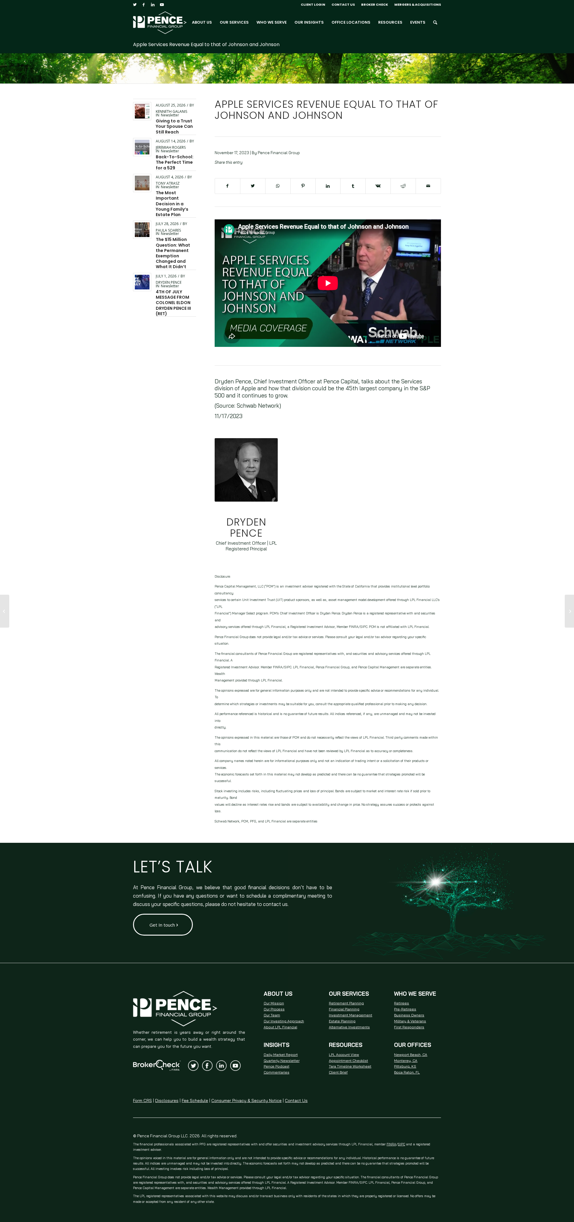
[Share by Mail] (428, 186)
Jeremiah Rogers (171, 147)
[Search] (435, 22)
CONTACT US (343, 4)
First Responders (409, 1027)
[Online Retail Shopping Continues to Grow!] (569, 611)
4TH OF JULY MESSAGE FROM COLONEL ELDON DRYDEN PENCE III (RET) (173, 303)
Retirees (401, 1003)
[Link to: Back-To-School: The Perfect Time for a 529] (142, 147)
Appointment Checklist (348, 1060)
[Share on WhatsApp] (277, 186)
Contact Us (296, 1100)
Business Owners (409, 1015)
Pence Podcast (276, 1066)
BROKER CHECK (374, 4)
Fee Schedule (195, 1100)
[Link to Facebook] (143, 4)
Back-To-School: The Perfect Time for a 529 (174, 162)
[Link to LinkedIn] (152, 4)
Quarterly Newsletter (282, 1060)
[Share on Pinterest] (303, 186)
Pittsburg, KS (405, 1066)
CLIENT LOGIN (313, 4)
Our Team (272, 1015)
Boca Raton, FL (407, 1072)
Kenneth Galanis (171, 111)
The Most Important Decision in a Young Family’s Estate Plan (172, 204)
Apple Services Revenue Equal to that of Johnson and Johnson (206, 44)
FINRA (391, 1144)
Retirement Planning (346, 1003)
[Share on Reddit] (403, 186)
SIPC (401, 1144)
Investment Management (350, 1015)
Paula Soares (168, 230)
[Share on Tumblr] (353, 186)
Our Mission (274, 1003)
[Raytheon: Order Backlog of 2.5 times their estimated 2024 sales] (4, 611)
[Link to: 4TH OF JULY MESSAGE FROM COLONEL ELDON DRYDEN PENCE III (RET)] (142, 282)
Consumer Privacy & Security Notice (246, 1100)
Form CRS (142, 1100)
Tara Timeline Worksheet (350, 1066)
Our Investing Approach (284, 1021)
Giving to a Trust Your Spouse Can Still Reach (174, 126)
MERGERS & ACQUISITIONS (417, 4)
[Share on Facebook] (227, 186)
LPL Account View (344, 1054)
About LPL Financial (280, 1027)
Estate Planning (342, 1021)
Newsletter (170, 115)
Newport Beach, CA (410, 1054)
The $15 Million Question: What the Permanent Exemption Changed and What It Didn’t (173, 253)
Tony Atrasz (168, 183)
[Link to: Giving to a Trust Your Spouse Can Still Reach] (142, 111)
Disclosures (166, 1100)
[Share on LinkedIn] (328, 186)
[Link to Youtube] (161, 4)
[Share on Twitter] (252, 186)
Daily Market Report (281, 1054)
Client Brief (338, 1072)
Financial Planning (344, 1009)
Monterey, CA (405, 1060)
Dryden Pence (168, 282)
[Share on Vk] (378, 186)
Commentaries (276, 1072)
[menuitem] (313, 4)
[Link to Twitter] (134, 4)
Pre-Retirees (405, 1009)
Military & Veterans (410, 1021)
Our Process (274, 1009)
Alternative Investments (349, 1027)
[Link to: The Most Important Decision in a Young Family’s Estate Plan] (142, 183)
